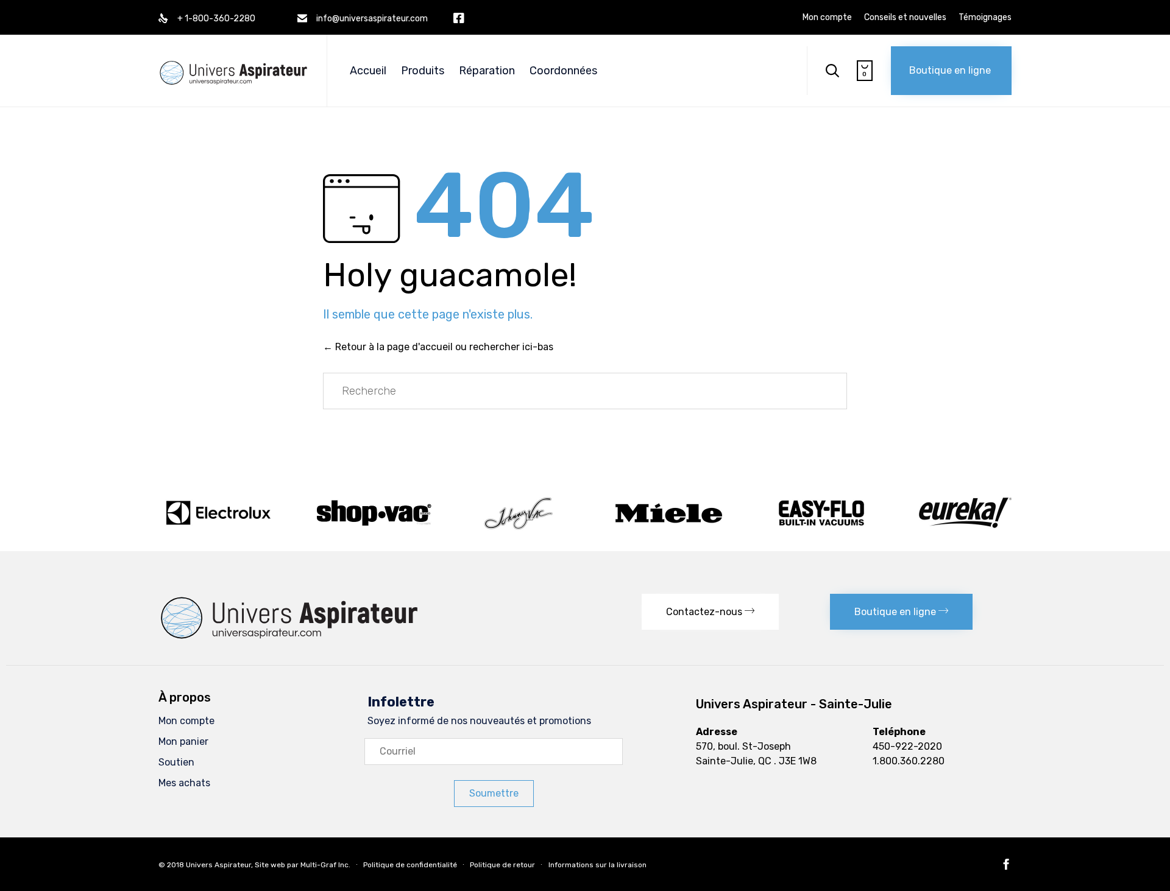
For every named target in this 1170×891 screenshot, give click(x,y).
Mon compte (827, 17)
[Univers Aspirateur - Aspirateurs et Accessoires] (233, 60)
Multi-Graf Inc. (325, 865)
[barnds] (585, 529)
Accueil (368, 70)
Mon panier (183, 741)
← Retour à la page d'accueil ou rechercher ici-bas (438, 347)
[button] (951, 70)
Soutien (176, 762)
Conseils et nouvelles (905, 17)
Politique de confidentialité (410, 865)
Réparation (487, 70)
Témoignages (985, 17)
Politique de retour (502, 865)
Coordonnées (563, 70)
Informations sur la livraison (597, 865)
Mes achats (184, 783)
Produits (422, 70)
